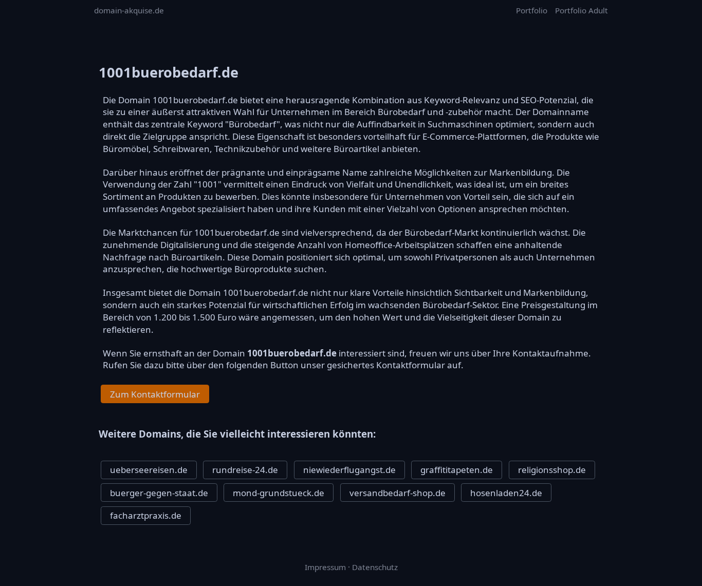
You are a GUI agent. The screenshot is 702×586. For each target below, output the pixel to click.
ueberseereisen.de (149, 470)
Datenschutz (375, 567)
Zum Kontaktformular (155, 394)
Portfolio (531, 10)
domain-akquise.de (129, 10)
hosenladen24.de (506, 493)
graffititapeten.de (456, 470)
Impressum (325, 567)
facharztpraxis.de (145, 515)
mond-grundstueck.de (278, 493)
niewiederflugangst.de (349, 470)
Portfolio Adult (581, 10)
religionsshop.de (552, 470)
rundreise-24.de (245, 470)
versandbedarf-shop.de (397, 493)
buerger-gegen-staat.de (159, 493)
